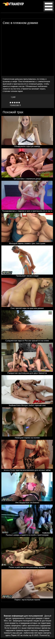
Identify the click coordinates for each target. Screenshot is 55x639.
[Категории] (48, 11)
